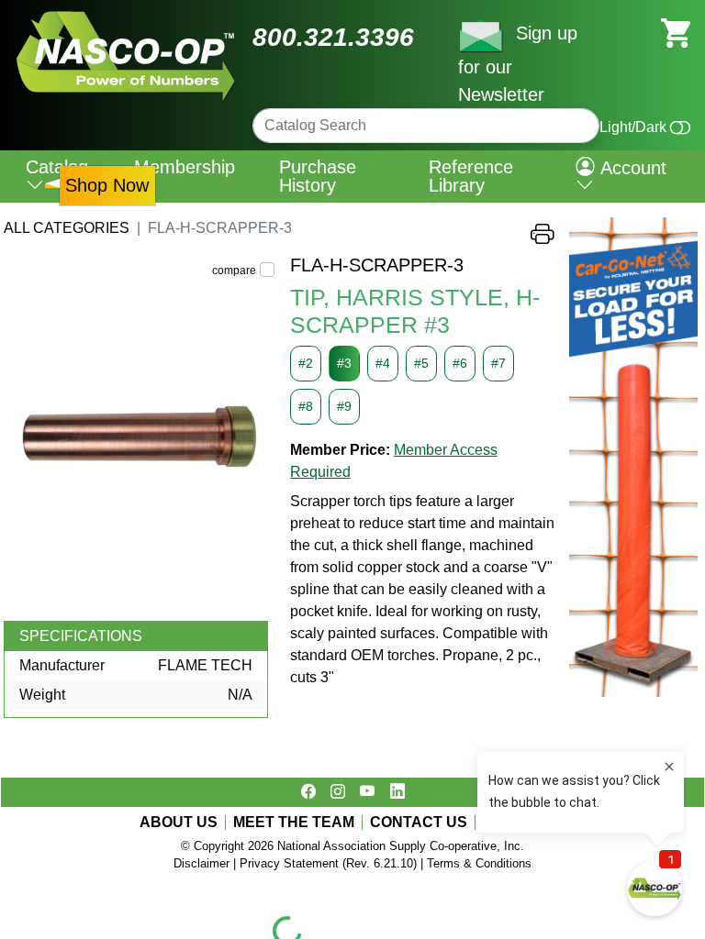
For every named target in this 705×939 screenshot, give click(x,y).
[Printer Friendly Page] (542, 238)
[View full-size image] (139, 437)
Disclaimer (201, 863)
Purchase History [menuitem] (317, 176)
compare (234, 270)
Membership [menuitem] (184, 167)
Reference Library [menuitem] (471, 176)
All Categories (66, 228)
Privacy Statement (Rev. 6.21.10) (328, 863)
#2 (305, 363)
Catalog (57, 167)
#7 (498, 363)
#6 (460, 363)
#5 (421, 363)
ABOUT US (179, 822)
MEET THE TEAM (293, 822)
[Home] (126, 18)
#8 (305, 406)
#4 (382, 363)
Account (630, 168)
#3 (344, 363)
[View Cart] (675, 31)
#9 (344, 406)
